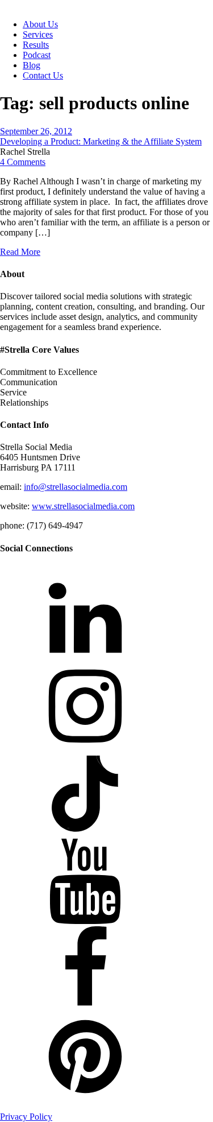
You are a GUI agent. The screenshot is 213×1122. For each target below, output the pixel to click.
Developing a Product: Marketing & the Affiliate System (101, 141)
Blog (31, 65)
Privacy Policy (26, 1116)
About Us (40, 24)
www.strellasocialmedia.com (83, 506)
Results (36, 45)
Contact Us (43, 75)
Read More (20, 252)
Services (38, 34)
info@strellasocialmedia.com (75, 487)
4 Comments (22, 162)
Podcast (37, 55)
